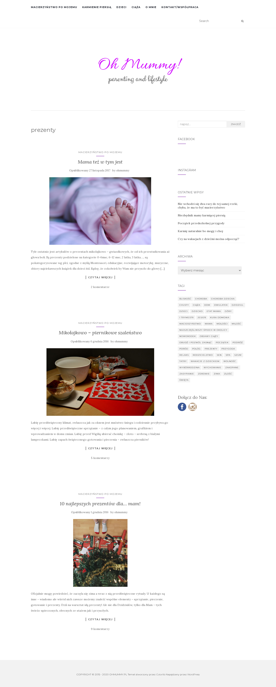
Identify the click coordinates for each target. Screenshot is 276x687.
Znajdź (236, 124)
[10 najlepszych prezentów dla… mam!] (100, 553)
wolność (229, 361)
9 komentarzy (100, 629)
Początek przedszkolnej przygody (201, 223)
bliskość (185, 298)
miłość (236, 323)
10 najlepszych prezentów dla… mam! (100, 503)
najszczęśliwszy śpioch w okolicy (203, 330)
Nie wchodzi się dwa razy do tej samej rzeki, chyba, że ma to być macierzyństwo (208, 205)
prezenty (211, 348)
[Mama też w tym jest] (100, 211)
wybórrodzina (189, 367)
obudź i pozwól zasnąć (195, 342)
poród (183, 348)
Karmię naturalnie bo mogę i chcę (200, 231)
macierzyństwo (190, 323)
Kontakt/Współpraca (179, 7)
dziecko (197, 311)
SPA (228, 355)
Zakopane (232, 367)
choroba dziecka (223, 298)
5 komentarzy (100, 458)
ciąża (196, 305)
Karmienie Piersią (96, 7)
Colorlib (160, 674)
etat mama (214, 311)
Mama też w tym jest (100, 162)
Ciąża (136, 7)
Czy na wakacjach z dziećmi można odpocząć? (208, 239)
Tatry (183, 361)
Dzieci (121, 7)
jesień (202, 317)
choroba (201, 298)
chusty (184, 305)
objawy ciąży (209, 336)
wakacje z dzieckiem (205, 361)
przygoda (228, 348)
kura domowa (219, 317)
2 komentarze (100, 287)
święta (184, 380)
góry (228, 311)
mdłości (222, 323)
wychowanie (212, 367)
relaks (184, 355)
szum (237, 355)
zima (217, 373)
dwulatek (221, 305)
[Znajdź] (242, 21)
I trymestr (186, 317)
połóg (196, 348)
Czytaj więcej (100, 277)
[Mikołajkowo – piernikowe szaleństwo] (100, 382)
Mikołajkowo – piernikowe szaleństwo (100, 332)
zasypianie (186, 373)
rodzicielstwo (203, 355)
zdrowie (204, 373)
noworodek (187, 336)
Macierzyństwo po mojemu (54, 7)
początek (222, 342)
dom (207, 305)
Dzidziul (237, 305)
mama (209, 323)
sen (219, 355)
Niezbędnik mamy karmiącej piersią (201, 215)
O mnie (150, 7)
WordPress (193, 674)
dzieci (183, 311)
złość (228, 373)
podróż (238, 342)
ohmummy (122, 170)
